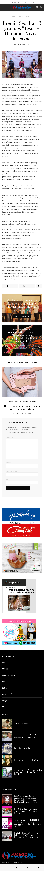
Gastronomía (7, 694)
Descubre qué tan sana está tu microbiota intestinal (22, 407)
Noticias (29, 17)
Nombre (9, 462)
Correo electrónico (13, 471)
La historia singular (22, 748)
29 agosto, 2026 (25, 413)
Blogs (4, 700)
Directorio (18, 862)
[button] (41, 7)
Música (5, 669)
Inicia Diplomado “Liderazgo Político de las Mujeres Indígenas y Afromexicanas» (26, 835)
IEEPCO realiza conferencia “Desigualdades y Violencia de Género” (26, 811)
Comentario (10, 437)
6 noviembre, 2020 (19, 345)
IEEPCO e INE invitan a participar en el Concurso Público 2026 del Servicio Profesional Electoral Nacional (27, 798)
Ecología (18, 401)
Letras (4, 688)
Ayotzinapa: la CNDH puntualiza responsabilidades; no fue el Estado (28, 772)
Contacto (5, 862)
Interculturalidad (18, 17)
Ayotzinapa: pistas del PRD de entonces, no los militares (26, 735)
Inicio (4, 662)
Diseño (15, 329)
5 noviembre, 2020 (19, 44)
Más (4, 707)
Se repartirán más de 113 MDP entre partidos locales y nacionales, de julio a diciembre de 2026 (27, 823)
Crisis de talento (21, 723)
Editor (29, 44)
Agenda (11, 401)
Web (7, 479)
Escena (25, 401)
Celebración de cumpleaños (26, 760)
